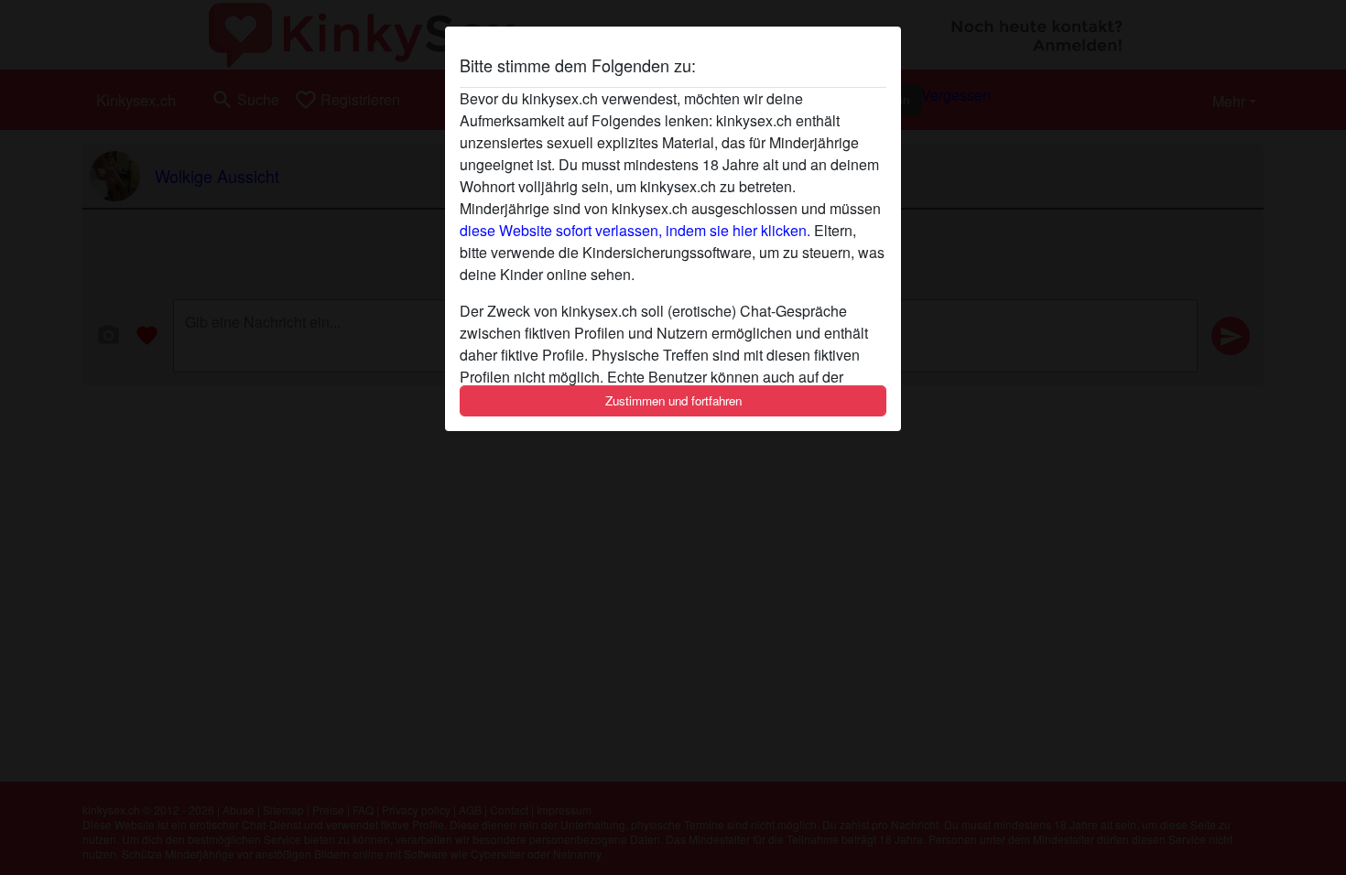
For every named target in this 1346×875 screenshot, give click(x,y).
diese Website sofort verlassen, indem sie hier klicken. (635, 230)
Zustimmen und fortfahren (673, 400)
